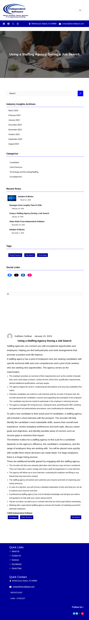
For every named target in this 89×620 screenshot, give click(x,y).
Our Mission (17, 564)
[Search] (80, 93)
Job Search (29, 255)
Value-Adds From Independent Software (26, 221)
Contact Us (16, 555)
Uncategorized (16, 177)
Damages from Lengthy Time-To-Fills (25, 205)
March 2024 (13, 111)
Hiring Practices (15, 255)
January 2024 (14, 120)
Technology (42, 255)
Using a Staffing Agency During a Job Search (29, 213)
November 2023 (15, 130)
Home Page (17, 568)
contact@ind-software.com (73, 24)
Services (15, 560)
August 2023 (13, 144)
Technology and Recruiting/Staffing (24, 172)
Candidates (14, 162)
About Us (15, 551)
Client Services (16, 167)
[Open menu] (80, 10)
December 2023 (15, 125)
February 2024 (14, 115)
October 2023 (14, 134)
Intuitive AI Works (25, 197)
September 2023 (15, 139)
